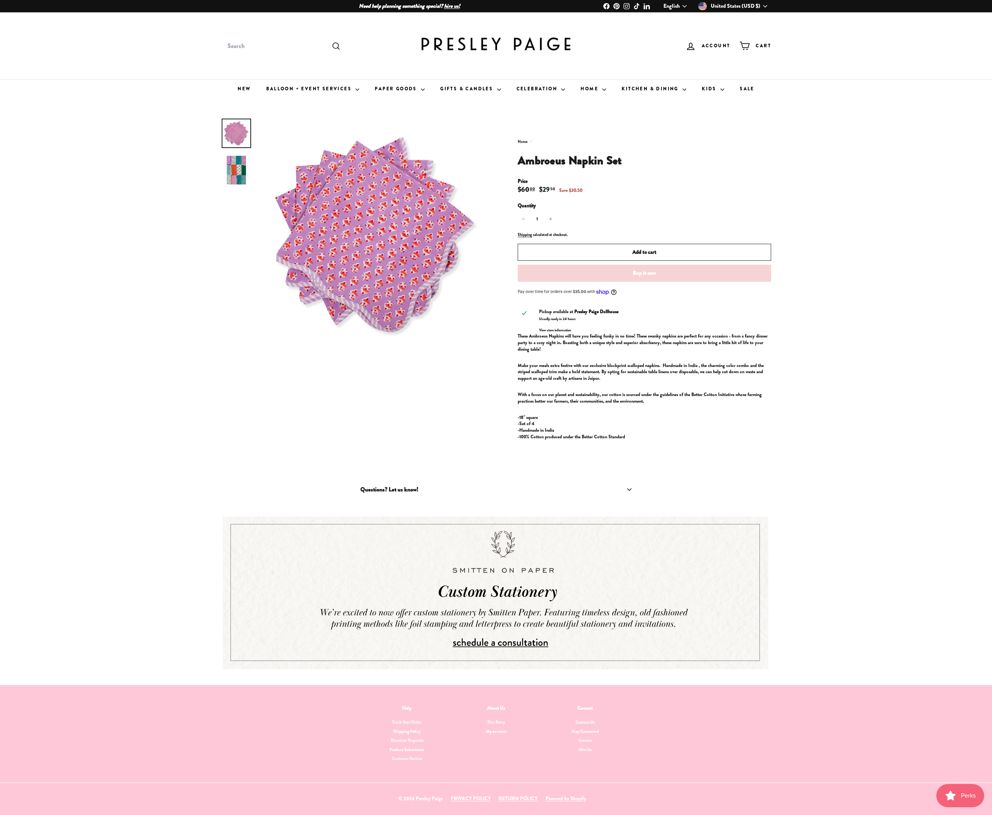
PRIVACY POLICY (471, 798)
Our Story (496, 722)
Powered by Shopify (566, 798)
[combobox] (283, 46)
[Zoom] (375, 235)
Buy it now (644, 273)
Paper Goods (397, 88)
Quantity (527, 205)
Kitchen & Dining (651, 88)
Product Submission (406, 749)
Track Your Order (407, 722)
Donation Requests (407, 740)
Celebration (538, 88)
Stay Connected (585, 731)
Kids (710, 88)
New (244, 88)
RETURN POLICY (518, 798)
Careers (585, 740)
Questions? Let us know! (389, 489)
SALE (747, 88)
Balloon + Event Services (309, 88)
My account (496, 731)
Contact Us (585, 722)
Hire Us (585, 749)
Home (590, 88)
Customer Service (407, 758)
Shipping (525, 235)
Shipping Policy (406, 731)
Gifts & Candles (467, 88)
